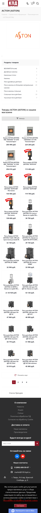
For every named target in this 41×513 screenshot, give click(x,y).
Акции (20, 410)
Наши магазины (20, 429)
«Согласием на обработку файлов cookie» (20, 500)
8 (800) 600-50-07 (21, 467)
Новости (20, 407)
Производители (20, 432)
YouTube (22, 456)
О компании (20, 402)
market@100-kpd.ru (22, 472)
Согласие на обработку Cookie (20, 419)
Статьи (20, 413)
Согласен (20, 506)
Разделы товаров (11, 62)
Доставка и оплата (20, 425)
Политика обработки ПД (20, 416)
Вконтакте (17, 456)
